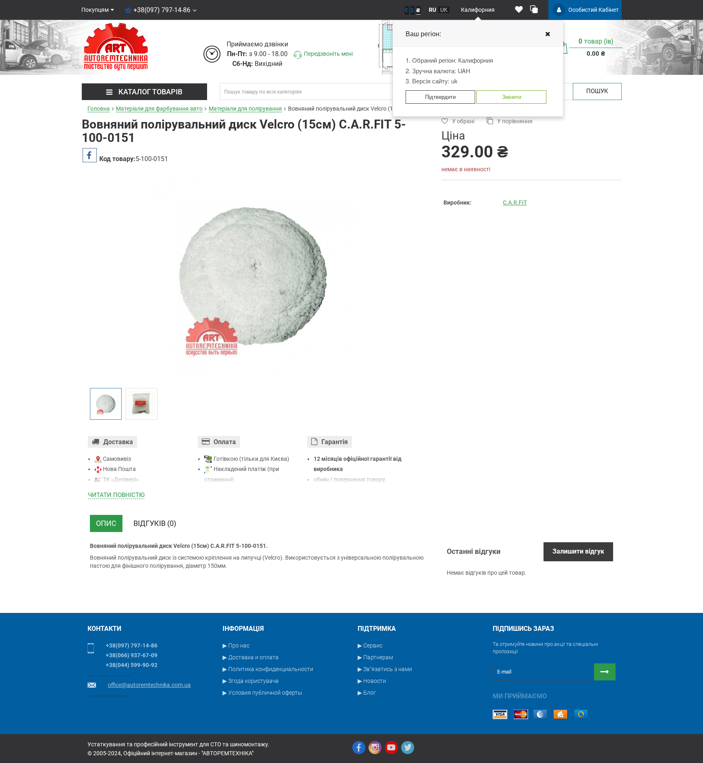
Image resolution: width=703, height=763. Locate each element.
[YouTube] (391, 747)
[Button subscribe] (605, 671)
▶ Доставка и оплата (251, 657)
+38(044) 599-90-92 (131, 665)
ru (432, 10)
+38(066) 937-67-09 (131, 655)
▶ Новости (372, 681)
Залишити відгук (578, 551)
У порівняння (515, 121)
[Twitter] (407, 747)
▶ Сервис (370, 645)
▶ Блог (367, 692)
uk (444, 10)
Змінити (511, 96)
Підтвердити (440, 96)
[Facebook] (358, 747)
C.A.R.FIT (515, 202)
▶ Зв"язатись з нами (385, 669)
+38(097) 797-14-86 (161, 10)
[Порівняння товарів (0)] (534, 9)
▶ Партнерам (375, 657)
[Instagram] (375, 747)
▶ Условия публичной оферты (262, 692)
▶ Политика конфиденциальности (268, 669)
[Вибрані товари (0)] (519, 10)
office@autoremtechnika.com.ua (149, 685)
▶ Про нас (236, 645)
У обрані (463, 121)
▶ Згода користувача (251, 681)
